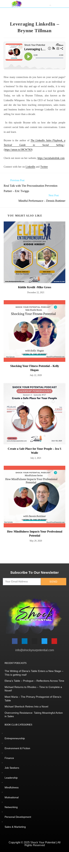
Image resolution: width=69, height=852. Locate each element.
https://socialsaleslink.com (51, 158)
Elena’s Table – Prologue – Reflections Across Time (34, 680)
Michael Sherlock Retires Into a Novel (26, 706)
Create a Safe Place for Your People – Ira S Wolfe (34, 450)
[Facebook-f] (15, 641)
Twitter (44, 166)
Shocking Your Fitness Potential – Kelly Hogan (34, 368)
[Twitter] (44, 641)
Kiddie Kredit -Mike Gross (34, 287)
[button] (50, 5)
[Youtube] (54, 641)
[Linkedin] (24, 641)
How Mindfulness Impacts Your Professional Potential (34, 533)
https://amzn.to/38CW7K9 (18, 149)
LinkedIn (30, 166)
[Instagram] (34, 641)
